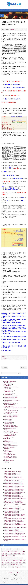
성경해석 (4, 358)
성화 (23, 553)
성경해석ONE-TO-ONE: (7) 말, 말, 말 (11, 480)
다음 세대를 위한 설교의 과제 (10, 403)
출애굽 (20, 564)
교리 (12, 548)
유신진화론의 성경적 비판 (9, 435)
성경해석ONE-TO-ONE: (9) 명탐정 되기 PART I (13, 483)
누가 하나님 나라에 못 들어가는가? (11, 400)
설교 (14, 572)
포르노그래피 (11, 567)
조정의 (12, 29)
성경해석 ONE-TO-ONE (9, 425)
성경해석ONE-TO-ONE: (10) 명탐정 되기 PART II (14, 484)
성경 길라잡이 (7, 413)
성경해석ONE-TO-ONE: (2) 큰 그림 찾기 (12, 473)
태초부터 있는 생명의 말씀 (9, 457)
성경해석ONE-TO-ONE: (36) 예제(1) (11, 529)
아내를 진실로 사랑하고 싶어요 (10, 426)
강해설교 (8, 548)
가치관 (3, 548)
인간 (3, 562)
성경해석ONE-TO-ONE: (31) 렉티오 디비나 (13, 520)
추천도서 (6, 450)
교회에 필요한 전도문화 (9, 393)
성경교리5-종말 (7, 420)
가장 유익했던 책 (7, 384)
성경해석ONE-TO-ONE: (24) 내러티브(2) (12, 508)
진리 (9, 564)
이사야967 (6, 438)
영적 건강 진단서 (7, 431)
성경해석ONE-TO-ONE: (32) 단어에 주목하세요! (14, 521)
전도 (17, 562)
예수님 (3, 560)
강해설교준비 (7, 385)
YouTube (16, 575)
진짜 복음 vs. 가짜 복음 (9, 447)
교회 (16, 548)
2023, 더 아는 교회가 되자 (9, 381)
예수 (22, 557)
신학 (6, 555)
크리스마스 (4, 567)
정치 (20, 562)
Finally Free (6, 382)
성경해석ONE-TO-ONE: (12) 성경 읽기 (12, 487)
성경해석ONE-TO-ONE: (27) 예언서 (11, 512)
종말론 (23, 562)
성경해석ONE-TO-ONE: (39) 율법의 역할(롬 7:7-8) (14, 533)
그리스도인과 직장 (8, 394)
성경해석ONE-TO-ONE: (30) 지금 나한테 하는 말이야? (15, 518)
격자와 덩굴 (6, 388)
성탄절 (19, 553)
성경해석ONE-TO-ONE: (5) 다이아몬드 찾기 (13, 477)
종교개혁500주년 (7, 441)
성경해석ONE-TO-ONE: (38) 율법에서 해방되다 (14, 531)
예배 (18, 557)
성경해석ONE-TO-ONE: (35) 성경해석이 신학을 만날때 (15, 527)
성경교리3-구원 (7, 417)
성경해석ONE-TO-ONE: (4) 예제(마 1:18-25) (13, 476)
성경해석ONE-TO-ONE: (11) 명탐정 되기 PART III (14, 486)
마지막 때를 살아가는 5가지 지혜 (11, 410)
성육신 (15, 553)
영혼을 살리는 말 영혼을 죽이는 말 (9, 557)
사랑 (3, 553)
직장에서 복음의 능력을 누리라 (10, 445)
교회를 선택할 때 (7, 391)
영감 (5, 429)
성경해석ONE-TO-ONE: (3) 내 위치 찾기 (12, 474)
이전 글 (23, 367)
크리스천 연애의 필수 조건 (9, 456)
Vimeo (14, 575)
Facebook (12, 575)
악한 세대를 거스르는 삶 (9, 428)
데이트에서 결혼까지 (8, 406)
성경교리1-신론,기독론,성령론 (10, 415)
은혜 (24, 560)
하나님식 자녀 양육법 (8, 460)
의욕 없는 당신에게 (8, 437)
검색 (19, 373)
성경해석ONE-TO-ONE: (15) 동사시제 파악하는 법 (14, 492)
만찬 (19, 551)
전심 (5, 440)
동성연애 (15, 551)
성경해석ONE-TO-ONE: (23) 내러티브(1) (12, 506)
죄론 (5, 564)
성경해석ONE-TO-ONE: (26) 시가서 (11, 511)
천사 (17, 564)
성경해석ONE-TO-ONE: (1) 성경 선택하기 (12, 471)
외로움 (10, 560)
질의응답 (6, 448)
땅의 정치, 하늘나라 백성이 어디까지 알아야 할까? (14, 407)
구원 (19, 548)
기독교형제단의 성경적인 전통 (10, 397)
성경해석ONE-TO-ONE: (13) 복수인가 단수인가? (14, 489)
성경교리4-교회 (7, 419)
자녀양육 (7, 562)
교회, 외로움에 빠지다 (8, 390)
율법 (21, 560)
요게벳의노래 (15, 560)
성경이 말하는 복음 (8, 423)
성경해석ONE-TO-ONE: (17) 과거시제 (12, 495)
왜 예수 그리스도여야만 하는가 (10, 432)
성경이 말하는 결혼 (8, 422)
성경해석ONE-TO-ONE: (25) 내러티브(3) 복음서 (14, 509)
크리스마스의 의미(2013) (9, 454)
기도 (22, 548)
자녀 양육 (12, 562)
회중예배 (6, 462)
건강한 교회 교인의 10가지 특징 (10, 387)
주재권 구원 (6, 444)
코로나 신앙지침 (7, 451)
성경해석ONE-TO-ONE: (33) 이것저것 (12, 523)
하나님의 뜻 (17, 567)
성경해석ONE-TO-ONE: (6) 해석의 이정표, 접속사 (14, 479)
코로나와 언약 (7, 453)
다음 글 (4, 367)
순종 (3, 555)
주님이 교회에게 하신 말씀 (9, 442)
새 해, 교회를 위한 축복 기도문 (10, 412)
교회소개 (10, 572)
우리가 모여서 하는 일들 (9, 434)
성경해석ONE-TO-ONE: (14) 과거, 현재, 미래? (13, 490)
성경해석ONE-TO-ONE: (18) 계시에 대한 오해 (13, 496)
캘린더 (18, 572)
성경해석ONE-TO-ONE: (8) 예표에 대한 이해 (13, 482)
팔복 (5, 459)
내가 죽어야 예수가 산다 (9, 398)
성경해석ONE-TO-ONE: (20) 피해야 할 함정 (13, 501)
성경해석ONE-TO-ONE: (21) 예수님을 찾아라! (13, 502)
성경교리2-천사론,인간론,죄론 (10, 416)
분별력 (23, 551)
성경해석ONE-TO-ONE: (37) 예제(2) (11, 530)
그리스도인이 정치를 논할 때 (10, 395)
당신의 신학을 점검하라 (9, 404)
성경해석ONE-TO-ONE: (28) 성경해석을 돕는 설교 (14, 514)
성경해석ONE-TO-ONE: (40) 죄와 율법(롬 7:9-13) (14, 534)
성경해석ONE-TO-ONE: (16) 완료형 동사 (12, 493)
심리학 (10, 555)
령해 (5, 409)
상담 (6, 553)
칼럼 (3, 356)
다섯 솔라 (6, 401)
